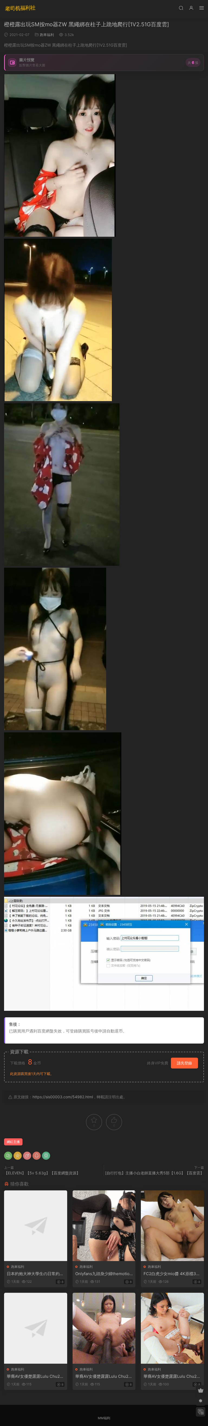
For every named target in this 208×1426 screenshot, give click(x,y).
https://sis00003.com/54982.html (62, 1096)
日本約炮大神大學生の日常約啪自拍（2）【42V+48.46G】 (35, 1273)
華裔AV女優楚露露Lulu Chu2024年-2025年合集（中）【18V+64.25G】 (103, 1376)
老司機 (20, 8)
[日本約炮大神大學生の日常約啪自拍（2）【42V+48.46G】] (35, 1225)
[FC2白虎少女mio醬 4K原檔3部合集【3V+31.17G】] (172, 1225)
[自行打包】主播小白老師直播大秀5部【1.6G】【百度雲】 (154, 1173)
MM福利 (104, 1418)
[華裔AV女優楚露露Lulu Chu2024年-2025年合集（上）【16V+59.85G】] (35, 1328)
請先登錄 (184, 1063)
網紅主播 (13, 1142)
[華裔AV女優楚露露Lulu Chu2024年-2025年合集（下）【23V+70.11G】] (172, 1328)
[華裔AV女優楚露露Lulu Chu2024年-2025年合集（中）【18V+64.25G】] (104, 1328)
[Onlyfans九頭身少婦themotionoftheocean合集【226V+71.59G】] (104, 1225)
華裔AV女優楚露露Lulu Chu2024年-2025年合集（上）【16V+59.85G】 (35, 1376)
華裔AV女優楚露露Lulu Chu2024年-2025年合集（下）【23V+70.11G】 (172, 1376)
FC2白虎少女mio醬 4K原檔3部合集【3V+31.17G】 (172, 1273)
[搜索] (180, 7)
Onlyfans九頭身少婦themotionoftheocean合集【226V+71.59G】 (103, 1273)
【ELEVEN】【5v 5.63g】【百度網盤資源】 (42, 1173)
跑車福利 (47, 35)
